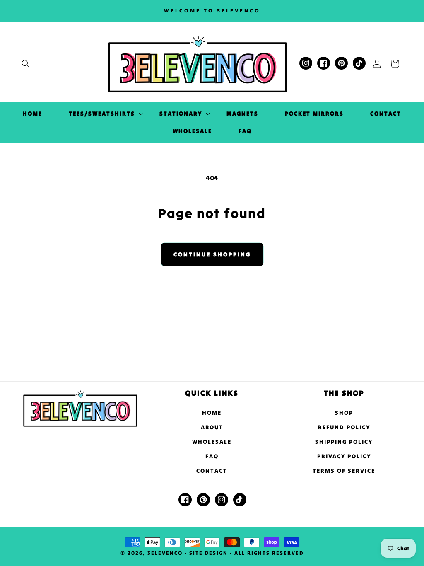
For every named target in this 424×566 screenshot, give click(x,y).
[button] (26, 64)
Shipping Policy (344, 441)
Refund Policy (344, 427)
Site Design (208, 553)
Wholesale (211, 441)
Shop (344, 412)
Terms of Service (344, 470)
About (212, 427)
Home (212, 412)
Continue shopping (212, 254)
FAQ (212, 456)
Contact (211, 470)
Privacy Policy (344, 456)
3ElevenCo (165, 553)
